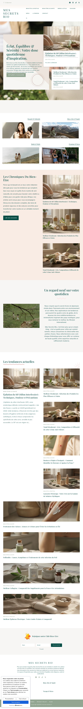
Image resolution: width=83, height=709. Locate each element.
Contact (45, 13)
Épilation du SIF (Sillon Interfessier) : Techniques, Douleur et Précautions (61, 54)
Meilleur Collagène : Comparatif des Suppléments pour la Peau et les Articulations (33, 588)
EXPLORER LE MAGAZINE (16, 75)
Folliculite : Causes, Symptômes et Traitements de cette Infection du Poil (30, 557)
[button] (26, 18)
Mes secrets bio (11, 13)
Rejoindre (56, 645)
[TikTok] (76, 2)
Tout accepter (15, 702)
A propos (36, 13)
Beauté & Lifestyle (32, 8)
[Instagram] (73, 2)
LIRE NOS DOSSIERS (11, 218)
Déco (28, 13)
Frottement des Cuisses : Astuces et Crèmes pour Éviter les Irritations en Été (31, 526)
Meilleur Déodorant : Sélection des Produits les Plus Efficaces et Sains (65, 73)
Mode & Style (62, 8)
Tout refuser (22, 699)
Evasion (72, 8)
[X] (79, 2)
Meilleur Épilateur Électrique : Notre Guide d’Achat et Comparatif (27, 619)
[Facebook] (70, 2)
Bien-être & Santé (48, 8)
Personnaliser (9, 699)
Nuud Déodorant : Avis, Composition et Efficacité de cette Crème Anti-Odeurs (65, 83)
